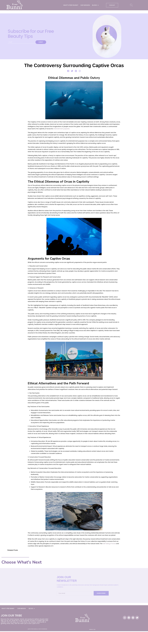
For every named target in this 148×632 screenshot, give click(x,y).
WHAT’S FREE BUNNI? (70, 5)
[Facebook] (129, 618)
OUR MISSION (85, 5)
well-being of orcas (109, 544)
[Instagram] (125, 618)
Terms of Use (92, 629)
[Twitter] (137, 618)
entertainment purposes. (61, 129)
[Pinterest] (133, 618)
